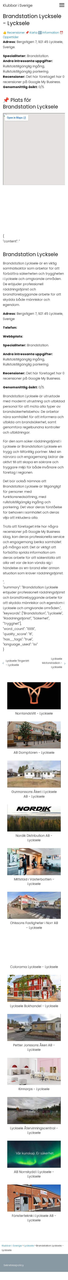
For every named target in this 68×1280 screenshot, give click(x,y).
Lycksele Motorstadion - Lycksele (52, 663)
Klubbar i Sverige (17, 5)
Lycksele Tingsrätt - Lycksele (17, 663)
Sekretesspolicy (14, 1265)
